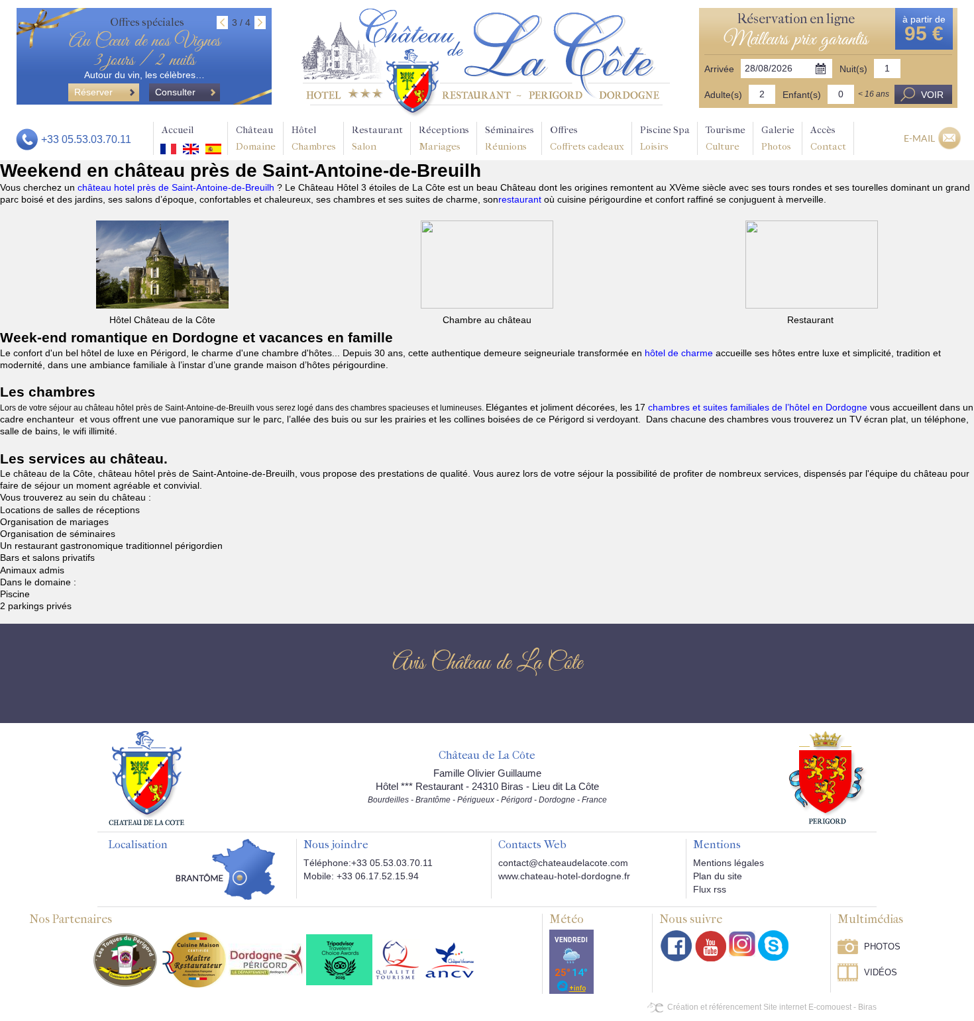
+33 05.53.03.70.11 (86, 139)
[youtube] (710, 945)
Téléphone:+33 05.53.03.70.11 (368, 862)
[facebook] (676, 945)
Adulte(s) (723, 94)
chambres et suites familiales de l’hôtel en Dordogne (757, 407)
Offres (587, 138)
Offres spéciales (147, 22)
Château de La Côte (487, 755)
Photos (882, 946)
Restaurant (377, 138)
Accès (828, 138)
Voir (932, 94)
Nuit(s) (853, 68)
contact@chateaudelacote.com (563, 862)
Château (256, 138)
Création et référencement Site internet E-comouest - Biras (772, 1007)
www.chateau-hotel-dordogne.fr (564, 876)
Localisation (138, 845)
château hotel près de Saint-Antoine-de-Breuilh (177, 187)
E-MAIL (919, 138)
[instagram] (742, 943)
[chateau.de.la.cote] (773, 945)
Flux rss (709, 889)
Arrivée (719, 68)
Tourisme (725, 138)
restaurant (521, 199)
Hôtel (314, 138)
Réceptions (444, 138)
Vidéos (880, 972)
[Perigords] (828, 777)
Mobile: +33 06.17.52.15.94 (361, 876)
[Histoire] (146, 778)
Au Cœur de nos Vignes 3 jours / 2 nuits (144, 51)
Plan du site (717, 876)
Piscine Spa (665, 138)
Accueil (177, 130)
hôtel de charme (679, 353)
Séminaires (509, 138)
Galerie (777, 138)
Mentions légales (728, 862)
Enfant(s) (802, 94)
